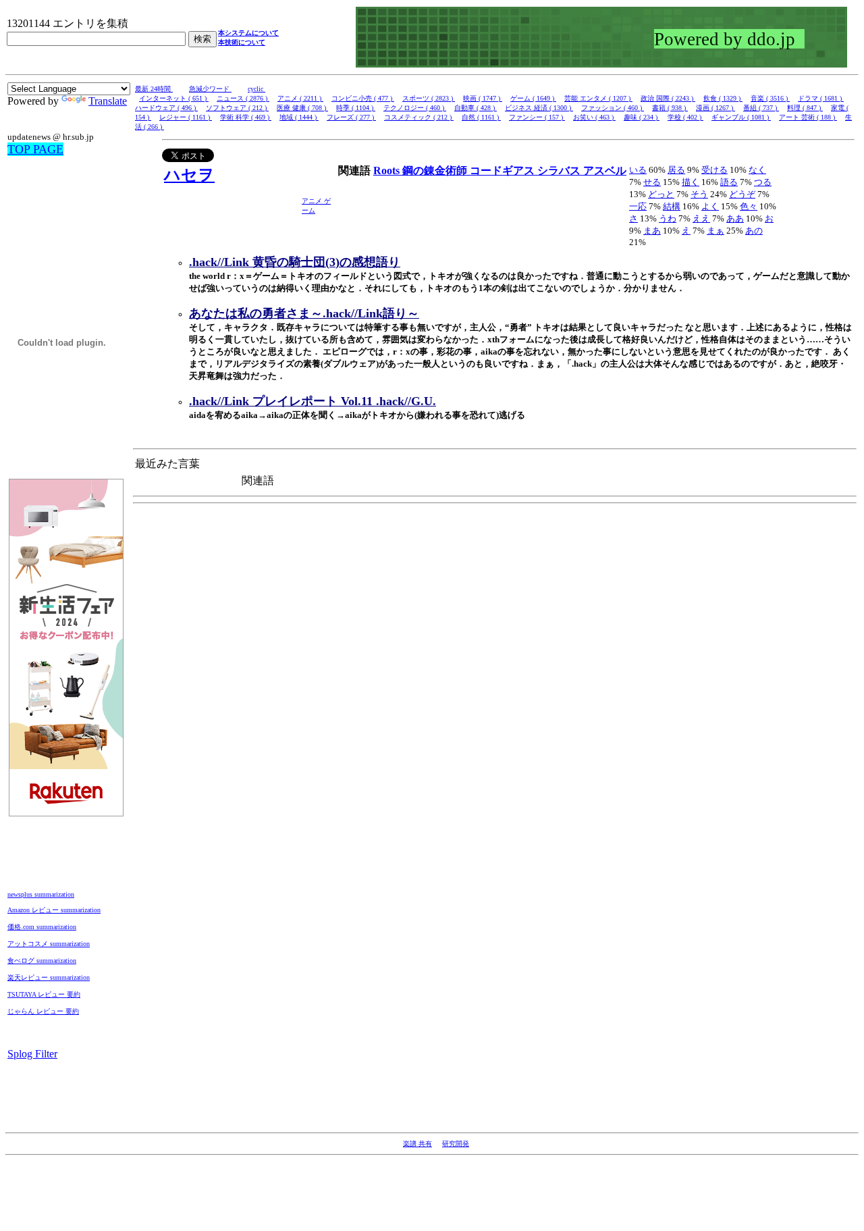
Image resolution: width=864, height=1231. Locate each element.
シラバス (560, 170)
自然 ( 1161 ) (481, 117)
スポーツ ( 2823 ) (428, 98)
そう (699, 194)
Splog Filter (32, 1053)
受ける (714, 170)
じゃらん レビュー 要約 (43, 1011)
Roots (387, 170)
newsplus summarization (40, 894)
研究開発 (455, 1143)
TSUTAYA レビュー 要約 (43, 994)
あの (754, 231)
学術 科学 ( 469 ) (245, 117)
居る (676, 170)
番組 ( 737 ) (761, 107)
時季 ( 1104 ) (355, 107)
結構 (671, 206)
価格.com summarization (41, 927)
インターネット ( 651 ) (174, 98)
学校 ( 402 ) (685, 117)
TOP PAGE (35, 149)
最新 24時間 (154, 89)
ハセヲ (189, 175)
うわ (667, 218)
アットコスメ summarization (48, 943)
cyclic (256, 89)
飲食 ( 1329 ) (722, 98)
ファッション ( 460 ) (612, 107)
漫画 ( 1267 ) (715, 107)
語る (729, 182)
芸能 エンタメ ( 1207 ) (598, 98)
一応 (638, 206)
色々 (748, 206)
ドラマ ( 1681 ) (821, 98)
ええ (701, 218)
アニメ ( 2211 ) (300, 98)
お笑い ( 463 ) (594, 117)
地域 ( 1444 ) (299, 117)
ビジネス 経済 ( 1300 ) (539, 107)
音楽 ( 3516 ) (770, 98)
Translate (107, 101)
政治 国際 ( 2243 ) (668, 98)
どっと (661, 194)
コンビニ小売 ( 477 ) (362, 98)
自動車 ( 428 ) (475, 107)
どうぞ (742, 194)
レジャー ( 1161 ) (185, 117)
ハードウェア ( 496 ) (166, 107)
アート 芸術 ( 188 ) (808, 117)
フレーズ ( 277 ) (351, 117)
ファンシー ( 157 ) (537, 117)
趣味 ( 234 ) (641, 117)
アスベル (604, 170)
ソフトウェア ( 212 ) (237, 107)
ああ (735, 218)
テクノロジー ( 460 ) (414, 107)
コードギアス (503, 170)
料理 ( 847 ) (805, 107)
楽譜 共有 (417, 1143)
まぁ (715, 231)
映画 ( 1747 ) (482, 98)
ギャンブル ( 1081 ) (741, 117)
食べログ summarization (41, 960)
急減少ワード (210, 89)
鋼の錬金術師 (436, 170)
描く (690, 182)
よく (710, 206)
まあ (652, 231)
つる (763, 182)
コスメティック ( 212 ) (419, 117)
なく (757, 170)
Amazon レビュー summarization (54, 910)
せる (652, 182)
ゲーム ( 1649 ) (533, 98)
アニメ (313, 201)
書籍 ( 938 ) (670, 107)
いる (638, 170)
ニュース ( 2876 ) (243, 98)
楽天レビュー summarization (48, 977)
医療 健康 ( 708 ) (302, 107)
